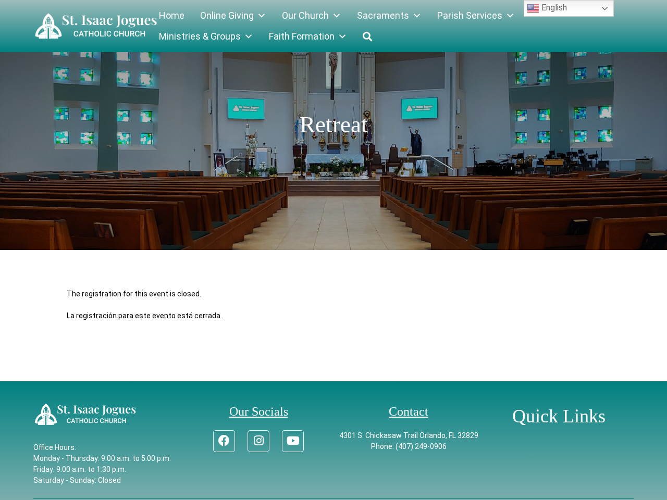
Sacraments (383, 15)
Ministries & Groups (200, 36)
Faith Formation (302, 36)
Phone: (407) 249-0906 (409, 446)
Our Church (305, 15)
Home (171, 15)
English (553, 7)
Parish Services (469, 15)
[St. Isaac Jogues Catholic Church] (96, 26)
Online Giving (227, 15)
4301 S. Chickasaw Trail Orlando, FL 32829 (408, 435)
